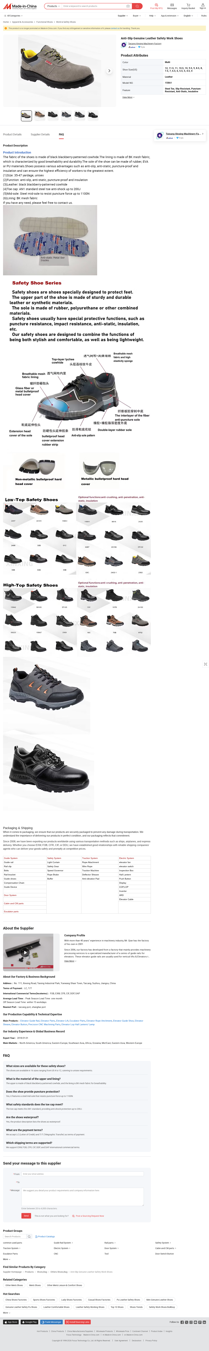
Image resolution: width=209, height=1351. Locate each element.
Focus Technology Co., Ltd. (83, 1340)
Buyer (135, 15)
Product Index (156, 1331)
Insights (169, 1331)
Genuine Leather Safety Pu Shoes (21, 1307)
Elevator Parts (48, 1020)
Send (26, 1215)
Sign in (203, 8)
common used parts (12, 1242)
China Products (57, 1331)
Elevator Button (19, 1024)
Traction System (10, 1248)
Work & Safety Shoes (66, 21)
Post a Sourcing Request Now (88, 1215)
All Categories (13, 15)
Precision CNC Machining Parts (44, 1024)
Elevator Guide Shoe (123, 1020)
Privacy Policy (151, 1340)
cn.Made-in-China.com (133, 1334)
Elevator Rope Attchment (99, 1020)
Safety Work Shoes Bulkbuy (162, 1307)
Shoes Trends (136, 1307)
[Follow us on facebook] (182, 1322)
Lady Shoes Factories (71, 1299)
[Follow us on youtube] (195, 1322)
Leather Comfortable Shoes (56, 1307)
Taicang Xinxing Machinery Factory (144, 43)
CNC (56, 1253)
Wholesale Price (122, 1331)
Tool (106, 1253)
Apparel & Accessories (22, 21)
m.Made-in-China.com (112, 1334)
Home (6, 21)
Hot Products (42, 1331)
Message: (15, 1190)
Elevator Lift (62, 1020)
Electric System (61, 1248)
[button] (128, 6)
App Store (11, 1322)
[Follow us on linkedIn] (204, 1322)
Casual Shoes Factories (99, 1299)
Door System (110, 1248)
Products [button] (52, 6)
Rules (204, 15)
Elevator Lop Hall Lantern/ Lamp (78, 1024)
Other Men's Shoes (14, 1285)
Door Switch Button (164, 1253)
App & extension (168, 15)
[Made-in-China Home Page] (19, 6)
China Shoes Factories (16, 1299)
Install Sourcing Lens (79, 1322)
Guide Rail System (62, 1242)
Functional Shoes (44, 21)
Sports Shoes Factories (44, 1299)
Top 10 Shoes (117, 1307)
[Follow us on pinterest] (200, 1322)
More (5, 1312)
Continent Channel (140, 1331)
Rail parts (109, 1242)
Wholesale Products (104, 1331)
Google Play (29, 1322)
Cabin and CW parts (164, 1248)
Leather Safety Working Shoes (90, 1307)
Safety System (162, 1242)
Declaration (136, 1340)
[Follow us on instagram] (191, 1322)
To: (18, 1182)
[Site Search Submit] (137, 6)
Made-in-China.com (91, 1334)
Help (151, 15)
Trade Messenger (51, 1322)
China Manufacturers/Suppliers (80, 1331)
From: (17, 1174)
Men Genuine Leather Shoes (159, 1299)
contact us (115, 28)
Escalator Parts (77, 1020)
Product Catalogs (46, 1236)
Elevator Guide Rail (30, 1020)
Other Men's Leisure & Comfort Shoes (64, 1285)
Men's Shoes (35, 1285)
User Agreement (121, 1340)
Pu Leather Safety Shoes (128, 1299)
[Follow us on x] (186, 1322)
